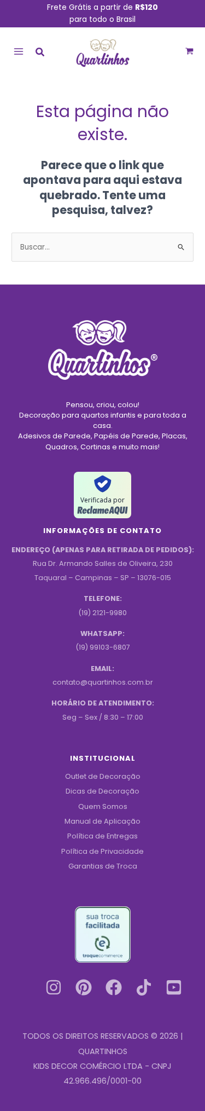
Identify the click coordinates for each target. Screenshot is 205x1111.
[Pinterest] (83, 987)
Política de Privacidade (102, 851)
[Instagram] (53, 987)
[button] (40, 53)
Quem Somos (102, 806)
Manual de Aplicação (102, 821)
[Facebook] (114, 987)
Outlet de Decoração (102, 776)
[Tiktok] (144, 987)
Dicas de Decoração (102, 791)
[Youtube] (174, 987)
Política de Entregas (102, 836)
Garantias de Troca (102, 866)
